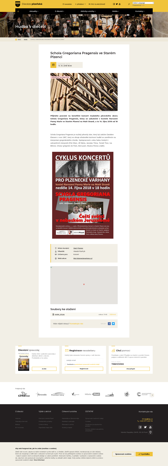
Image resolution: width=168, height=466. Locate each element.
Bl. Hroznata (19, 427)
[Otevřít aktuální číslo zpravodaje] (23, 363)
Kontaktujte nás (76, 324)
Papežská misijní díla (45, 427)
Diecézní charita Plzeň (46, 418)
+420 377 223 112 (146, 421)
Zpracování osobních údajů (94, 418)
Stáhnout (113, 314)
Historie (17, 418)
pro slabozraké (97, 4)
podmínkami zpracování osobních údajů (87, 364)
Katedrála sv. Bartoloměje (70, 418)
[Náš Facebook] (114, 4)
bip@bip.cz (148, 419)
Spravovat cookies (123, 454)
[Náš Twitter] (117, 4)
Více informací (39, 460)
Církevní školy (43, 424)
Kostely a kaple (67, 427)
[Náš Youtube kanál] (119, 4)
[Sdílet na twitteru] (113, 323)
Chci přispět (130, 369)
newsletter (68, 4)
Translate (148, 5)
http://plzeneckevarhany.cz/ (82, 258)
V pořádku (145, 454)
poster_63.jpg (59, 314)
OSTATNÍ (89, 411)
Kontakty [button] (139, 11)
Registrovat (84, 369)
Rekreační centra (68, 424)
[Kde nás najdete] (150, 432)
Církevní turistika (69, 411)
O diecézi (19, 411)
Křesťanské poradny (45, 421)
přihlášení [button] (80, 4)
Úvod (25, 39)
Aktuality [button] (33, 11)
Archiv (44, 369)
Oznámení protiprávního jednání (93, 425)
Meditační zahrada (68, 421)
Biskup (17, 424)
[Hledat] (129, 4)
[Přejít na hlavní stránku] (28, 4)
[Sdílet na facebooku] (109, 323)
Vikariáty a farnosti (21, 421)
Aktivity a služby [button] (87, 11)
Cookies (88, 421)
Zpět (19, 39)
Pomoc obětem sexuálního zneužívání (94, 430)
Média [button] (114, 11)
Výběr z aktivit (45, 411)
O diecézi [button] (59, 11)
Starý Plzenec (78, 248)
